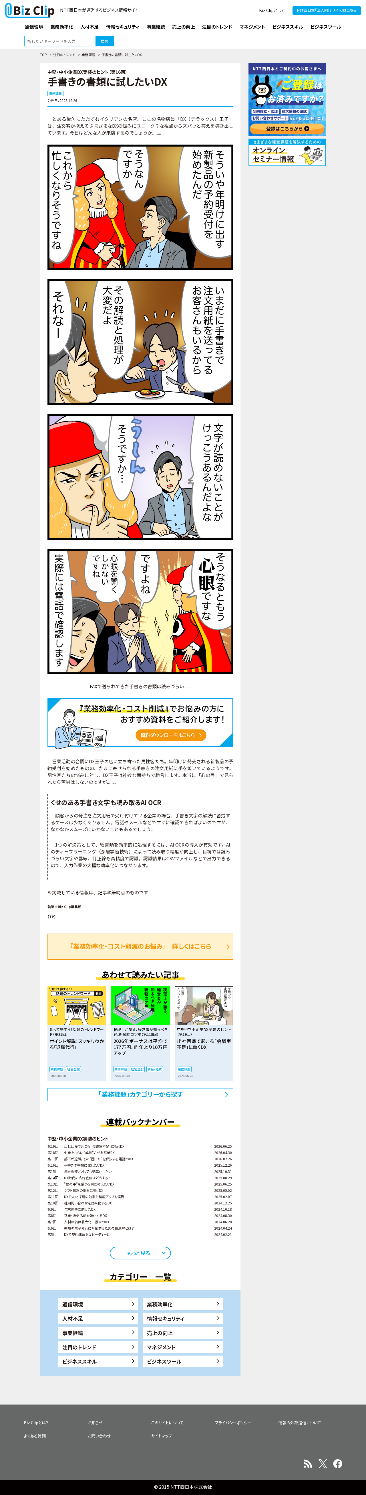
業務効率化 (160, 1304)
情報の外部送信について (300, 1422)
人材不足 (72, 1318)
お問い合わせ (99, 1436)
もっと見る (138, 1253)
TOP (43, 54)
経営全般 (73, 1069)
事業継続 (72, 1332)
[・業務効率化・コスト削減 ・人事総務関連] (140, 723)
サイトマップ (161, 1436)
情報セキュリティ (165, 1318)
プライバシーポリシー (233, 1422)
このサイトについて (167, 1422)
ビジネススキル (79, 1361)
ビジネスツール (164, 1361)
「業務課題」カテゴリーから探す (140, 1093)
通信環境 (72, 1304)
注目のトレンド (64, 54)
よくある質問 (35, 1436)
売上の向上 (160, 1332)
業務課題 (88, 54)
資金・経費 (155, 1069)
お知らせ (94, 1422)
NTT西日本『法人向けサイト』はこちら (326, 10)
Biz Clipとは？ (271, 10)
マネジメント (161, 1347)
